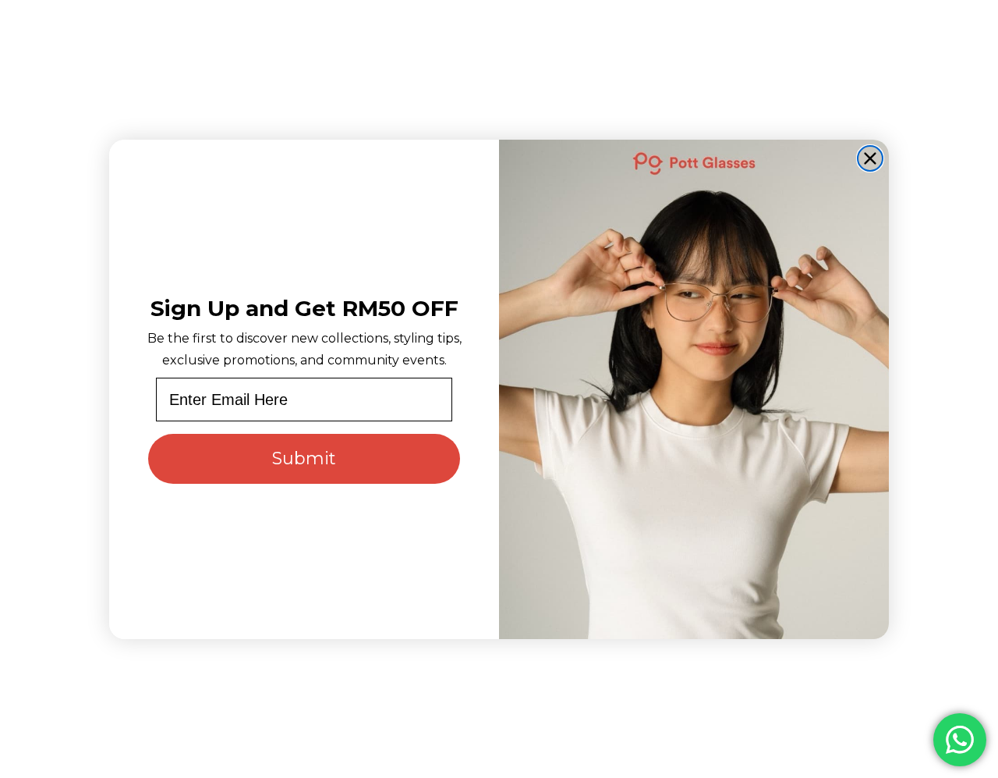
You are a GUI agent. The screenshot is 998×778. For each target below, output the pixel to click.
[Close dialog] (870, 158)
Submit (304, 458)
